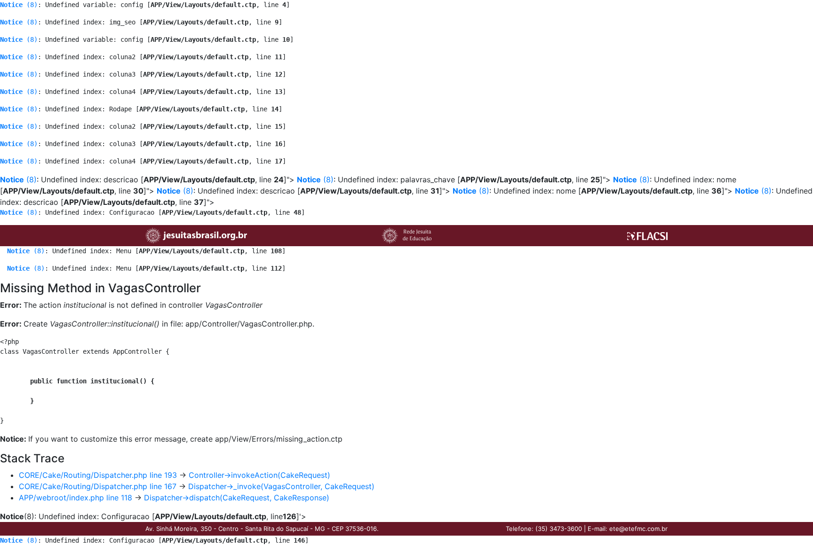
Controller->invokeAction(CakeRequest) (259, 475)
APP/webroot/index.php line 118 (75, 497)
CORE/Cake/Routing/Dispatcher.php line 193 (98, 475)
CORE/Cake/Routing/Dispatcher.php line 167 (97, 486)
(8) (19, 4)
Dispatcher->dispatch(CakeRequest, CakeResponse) (236, 497)
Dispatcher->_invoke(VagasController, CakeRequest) (281, 486)
